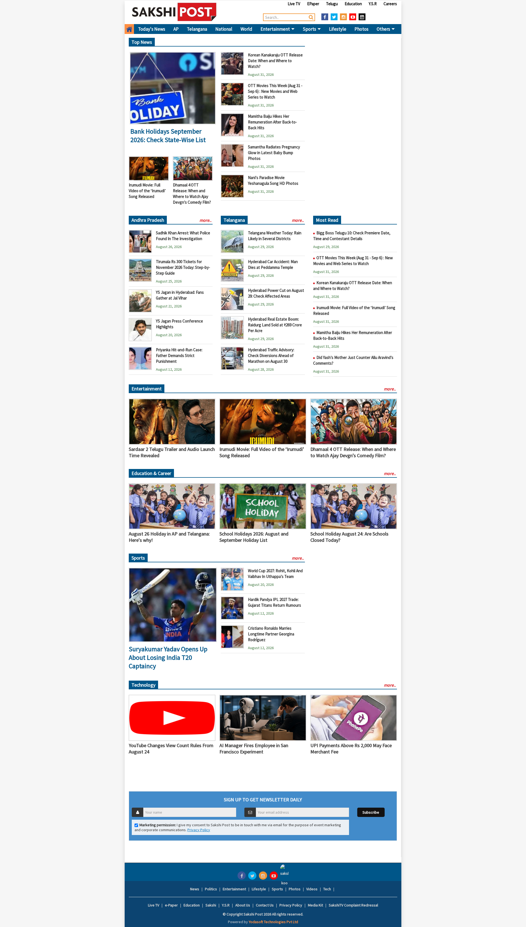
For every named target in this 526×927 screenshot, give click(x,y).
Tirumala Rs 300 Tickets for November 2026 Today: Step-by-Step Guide (183, 267)
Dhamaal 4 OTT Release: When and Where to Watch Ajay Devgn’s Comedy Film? (353, 452)
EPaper (313, 3)
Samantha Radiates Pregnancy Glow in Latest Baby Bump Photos (274, 152)
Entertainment (276, 29)
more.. (205, 220)
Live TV (294, 3)
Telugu (332, 3)
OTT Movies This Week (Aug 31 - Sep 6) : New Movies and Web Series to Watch (275, 91)
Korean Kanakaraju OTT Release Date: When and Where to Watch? (275, 60)
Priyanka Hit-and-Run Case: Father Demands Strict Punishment (179, 355)
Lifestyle (337, 29)
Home (129, 29)
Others (384, 29)
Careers (390, 3)
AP (176, 29)
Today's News (151, 29)
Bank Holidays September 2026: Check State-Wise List (168, 135)
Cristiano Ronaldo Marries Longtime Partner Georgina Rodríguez (271, 634)
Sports (310, 29)
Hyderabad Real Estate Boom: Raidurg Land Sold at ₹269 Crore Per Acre (275, 324)
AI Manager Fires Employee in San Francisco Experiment (253, 748)
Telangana (197, 29)
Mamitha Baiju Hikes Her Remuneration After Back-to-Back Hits (272, 122)
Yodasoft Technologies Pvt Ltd (273, 921)
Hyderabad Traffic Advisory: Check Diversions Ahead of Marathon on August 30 (271, 355)
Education (353, 3)
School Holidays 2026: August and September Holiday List (253, 537)
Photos (361, 29)
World (246, 29)
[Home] (174, 11)
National (223, 29)
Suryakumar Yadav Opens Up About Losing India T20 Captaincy (168, 657)
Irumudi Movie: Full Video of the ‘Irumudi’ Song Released (147, 190)
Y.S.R (373, 3)
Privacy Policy (198, 829)
